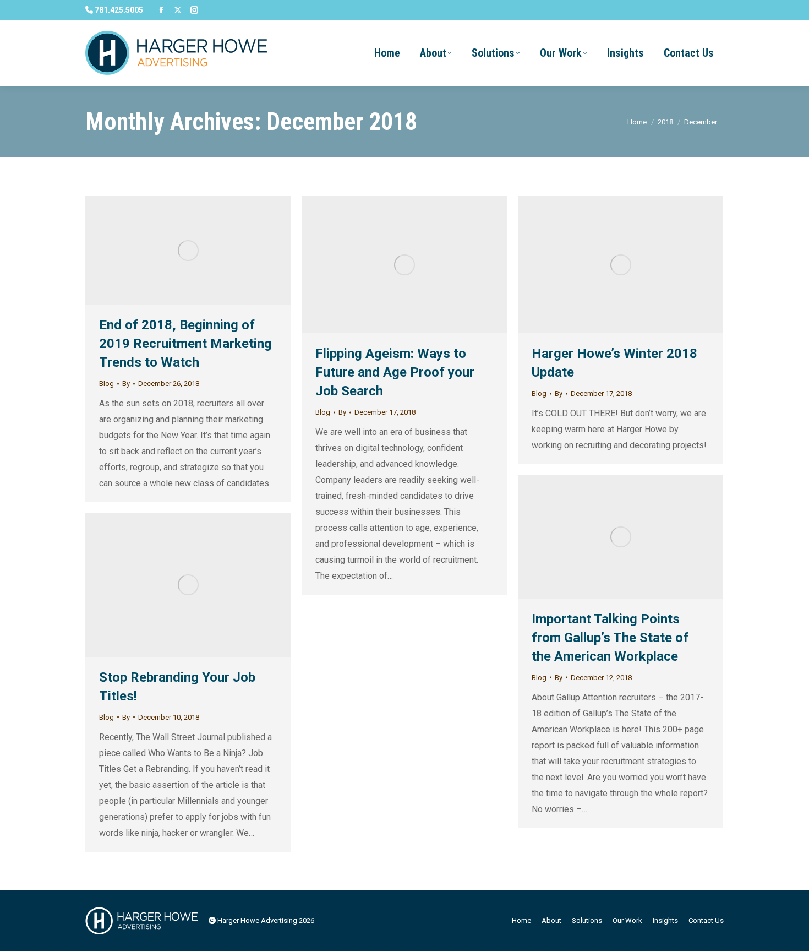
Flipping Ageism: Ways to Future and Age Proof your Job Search (394, 372)
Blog (106, 383)
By (126, 383)
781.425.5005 (118, 10)
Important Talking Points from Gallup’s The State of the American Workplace (610, 637)
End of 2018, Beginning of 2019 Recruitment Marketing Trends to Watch (185, 343)
